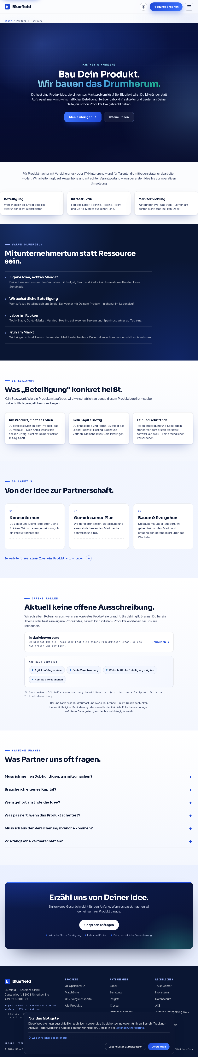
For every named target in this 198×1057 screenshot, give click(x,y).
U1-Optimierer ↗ (75, 985)
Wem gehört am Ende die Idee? (32, 802)
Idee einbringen (83, 117)
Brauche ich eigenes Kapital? (30, 789)
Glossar (114, 1005)
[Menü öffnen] (189, 7)
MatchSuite (72, 992)
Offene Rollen (119, 117)
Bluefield (21, 6)
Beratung (116, 992)
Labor (113, 985)
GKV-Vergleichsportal (78, 999)
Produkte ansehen (166, 6)
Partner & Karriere (121, 1012)
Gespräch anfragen (99, 925)
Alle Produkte (73, 1005)
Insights (114, 999)
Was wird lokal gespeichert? (49, 1037)
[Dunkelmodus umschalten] (143, 7)
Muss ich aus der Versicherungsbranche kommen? (49, 828)
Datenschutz (163, 999)
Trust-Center (163, 985)
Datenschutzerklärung (130, 1027)
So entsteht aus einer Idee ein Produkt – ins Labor (47, 558)
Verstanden (159, 1046)
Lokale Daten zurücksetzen (125, 1046)
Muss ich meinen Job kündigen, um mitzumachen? (48, 776)
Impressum (162, 992)
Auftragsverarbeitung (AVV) (173, 1012)
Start (8, 21)
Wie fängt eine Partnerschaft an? (34, 841)
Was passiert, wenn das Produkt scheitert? (42, 815)
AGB (158, 1005)
